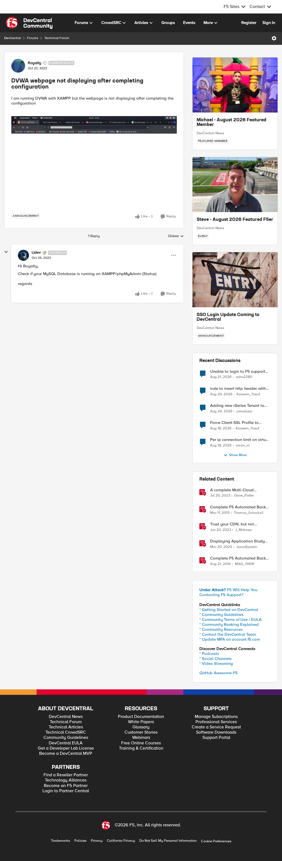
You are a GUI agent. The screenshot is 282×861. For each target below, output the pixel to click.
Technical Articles (66, 727)
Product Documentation (141, 716)
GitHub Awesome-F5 (218, 672)
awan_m (243, 445)
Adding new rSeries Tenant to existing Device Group (237, 405)
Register (248, 22)
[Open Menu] (274, 38)
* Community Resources (221, 629)
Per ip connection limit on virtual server (240, 439)
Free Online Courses (141, 743)
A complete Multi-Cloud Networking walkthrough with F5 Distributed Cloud (240, 490)
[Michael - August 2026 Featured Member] (235, 85)
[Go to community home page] (29, 22)
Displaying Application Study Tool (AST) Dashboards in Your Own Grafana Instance (238, 541)
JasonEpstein (246, 547)
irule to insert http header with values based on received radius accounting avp (240, 388)
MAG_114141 (244, 564)
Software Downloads (216, 732)
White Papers (141, 722)
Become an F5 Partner (66, 785)
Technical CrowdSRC (65, 732)
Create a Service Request (216, 727)
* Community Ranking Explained (229, 624)
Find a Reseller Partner (66, 775)
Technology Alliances (65, 780)
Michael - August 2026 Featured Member (231, 122)
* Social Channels (215, 658)
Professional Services (216, 722)
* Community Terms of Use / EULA (230, 619)
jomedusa (244, 411)
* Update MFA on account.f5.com (229, 639)
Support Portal (216, 737)
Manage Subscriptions (216, 716)
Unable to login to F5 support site (237, 371)
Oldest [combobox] (176, 236)
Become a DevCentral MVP (65, 753)
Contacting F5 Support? (221, 594)
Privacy (96, 841)
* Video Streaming (216, 663)
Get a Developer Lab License (66, 748)
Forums (32, 38)
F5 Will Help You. (228, 589)
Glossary (141, 727)
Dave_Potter (244, 495)
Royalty (34, 63)
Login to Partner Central (65, 791)
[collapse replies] (6, 252)
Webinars (141, 737)
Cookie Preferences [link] (216, 841)
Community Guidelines (66, 737)
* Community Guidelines (221, 614)
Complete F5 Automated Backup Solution (240, 507)
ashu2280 (244, 377)
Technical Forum (56, 38)
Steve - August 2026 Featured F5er (235, 220)
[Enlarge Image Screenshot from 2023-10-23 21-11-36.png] (94, 162)
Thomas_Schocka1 (248, 513)
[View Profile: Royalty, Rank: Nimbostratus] (18, 66)
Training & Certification (141, 748)
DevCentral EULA (66, 743)
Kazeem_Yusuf (248, 394)
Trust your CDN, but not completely (232, 524)
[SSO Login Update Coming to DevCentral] (235, 279)
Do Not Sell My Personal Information (168, 841)
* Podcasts (209, 653)
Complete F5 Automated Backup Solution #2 (240, 558)
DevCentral (12, 38)
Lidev (36, 252)
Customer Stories (141, 732)
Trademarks (60, 841)
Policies (80, 841)
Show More (238, 455)
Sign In (268, 22)
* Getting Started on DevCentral (228, 609)
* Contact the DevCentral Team (227, 634)
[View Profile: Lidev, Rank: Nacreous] (23, 255)
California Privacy (121, 841)
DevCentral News (210, 133)
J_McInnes (243, 530)
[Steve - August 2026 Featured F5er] (235, 184)
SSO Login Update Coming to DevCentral (228, 317)
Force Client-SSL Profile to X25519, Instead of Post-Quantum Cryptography (234, 422)
